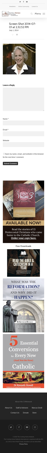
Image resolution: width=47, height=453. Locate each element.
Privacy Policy (23, 444)
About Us (8, 408)
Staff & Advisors (22, 408)
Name (6, 119)
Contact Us (15, 413)
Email (5, 130)
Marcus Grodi (37, 408)
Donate (26, 413)
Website (6, 140)
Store (34, 413)
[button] (40, 13)
